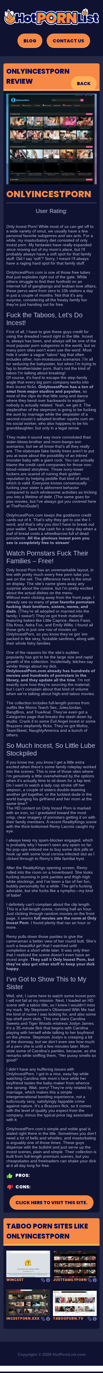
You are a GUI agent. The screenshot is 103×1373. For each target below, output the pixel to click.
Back (84, 83)
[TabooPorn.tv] (75, 1302)
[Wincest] (28, 1263)
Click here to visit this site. (51, 1202)
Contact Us (68, 41)
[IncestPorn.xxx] (28, 1302)
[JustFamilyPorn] (75, 1263)
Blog (29, 41)
